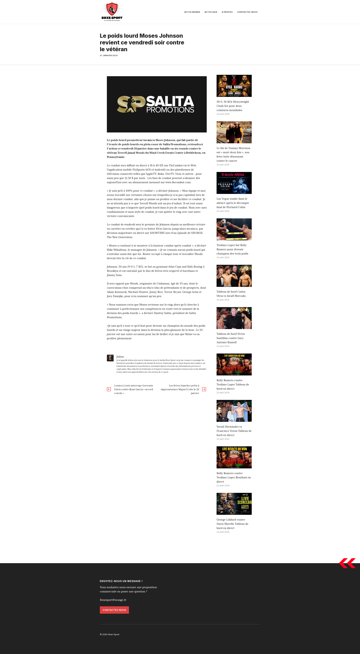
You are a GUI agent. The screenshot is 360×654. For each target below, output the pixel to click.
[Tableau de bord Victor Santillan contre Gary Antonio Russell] (234, 327)
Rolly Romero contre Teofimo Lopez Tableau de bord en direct (233, 385)
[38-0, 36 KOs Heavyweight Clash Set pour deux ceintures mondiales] (234, 95)
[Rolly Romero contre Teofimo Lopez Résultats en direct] (234, 466)
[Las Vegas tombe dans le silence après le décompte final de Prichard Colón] (234, 192)
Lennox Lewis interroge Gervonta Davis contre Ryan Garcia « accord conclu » (133, 389)
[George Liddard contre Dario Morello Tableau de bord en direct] (234, 513)
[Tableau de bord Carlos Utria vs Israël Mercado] (234, 285)
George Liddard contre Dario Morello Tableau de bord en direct (232, 524)
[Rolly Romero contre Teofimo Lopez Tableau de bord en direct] (234, 373)
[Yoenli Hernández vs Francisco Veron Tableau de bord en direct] (234, 420)
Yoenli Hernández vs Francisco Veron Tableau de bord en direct (234, 431)
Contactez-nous (247, 12)
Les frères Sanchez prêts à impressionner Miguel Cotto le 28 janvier (180, 389)
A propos (227, 12)
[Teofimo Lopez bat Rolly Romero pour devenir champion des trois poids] (234, 238)
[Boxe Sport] (112, 11)
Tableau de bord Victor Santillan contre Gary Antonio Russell (231, 338)
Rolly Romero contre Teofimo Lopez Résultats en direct (234, 477)
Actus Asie (211, 12)
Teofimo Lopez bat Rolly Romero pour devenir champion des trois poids (232, 249)
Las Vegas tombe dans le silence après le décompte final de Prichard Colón (233, 203)
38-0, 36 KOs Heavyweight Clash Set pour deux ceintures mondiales (233, 106)
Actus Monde (192, 12)
